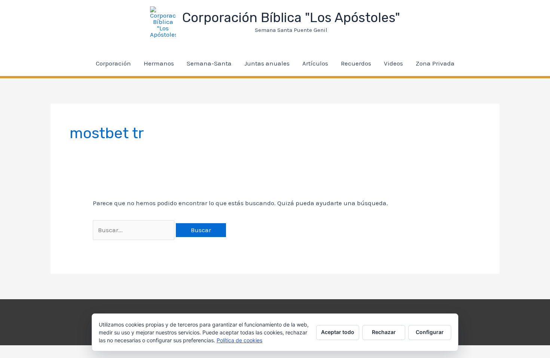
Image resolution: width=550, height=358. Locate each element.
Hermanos (159, 63)
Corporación (113, 63)
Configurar (430, 332)
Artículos (315, 63)
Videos (393, 63)
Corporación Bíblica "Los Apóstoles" (291, 17)
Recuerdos (356, 63)
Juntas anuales (267, 63)
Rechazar (384, 332)
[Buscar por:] (134, 230)
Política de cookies (239, 340)
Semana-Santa (209, 63)
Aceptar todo (337, 332)
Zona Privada (435, 63)
